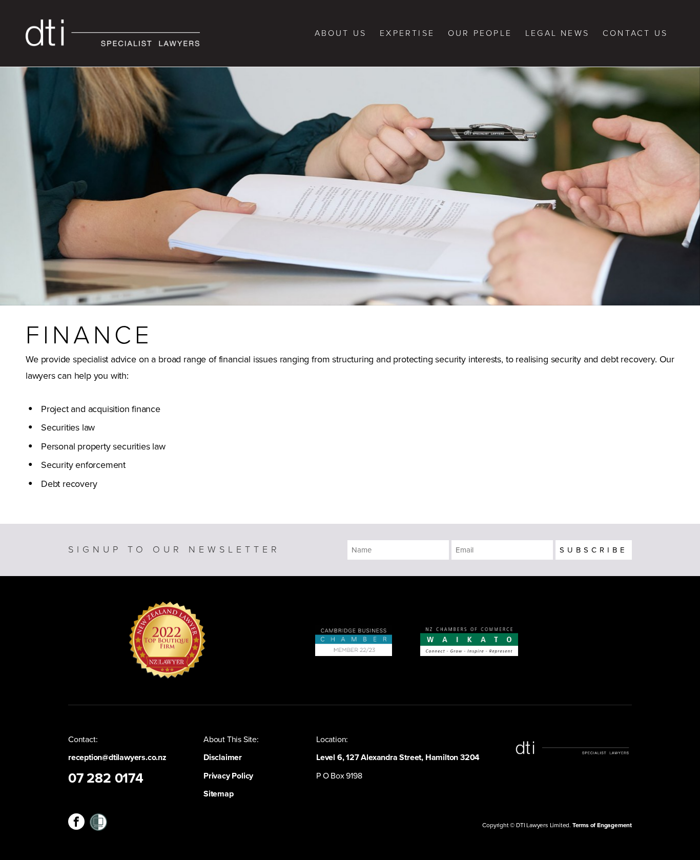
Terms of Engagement (602, 825)
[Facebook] (76, 821)
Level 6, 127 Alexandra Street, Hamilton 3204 (398, 757)
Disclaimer (222, 757)
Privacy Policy (228, 776)
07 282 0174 (105, 778)
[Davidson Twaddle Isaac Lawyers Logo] (113, 33)
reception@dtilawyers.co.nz (117, 757)
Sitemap (218, 794)
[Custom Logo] (98, 821)
